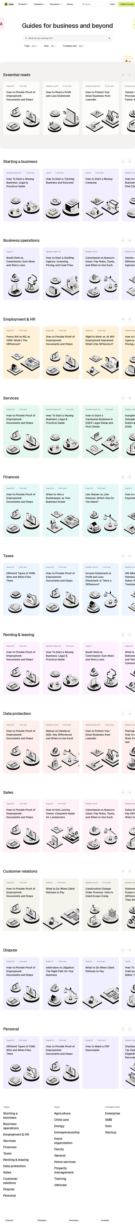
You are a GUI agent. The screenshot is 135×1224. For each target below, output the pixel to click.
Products (22, 4)
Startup (110, 1132)
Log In (112, 4)
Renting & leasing (16, 1160)
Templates (38, 4)
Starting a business (10, 1115)
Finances (9, 1147)
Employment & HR (16, 1134)
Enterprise (112, 1113)
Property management (64, 1170)
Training (60, 1179)
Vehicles (60, 1185)
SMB (108, 1120)
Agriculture (62, 1113)
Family (59, 1149)
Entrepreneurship (66, 1132)
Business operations (11, 1126)
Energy (59, 1126)
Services (9, 1141)
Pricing (70, 4)
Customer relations (10, 1181)
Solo (108, 1126)
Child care (61, 1120)
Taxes (7, 1153)
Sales (7, 1172)
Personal (9, 1195)
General (60, 1155)
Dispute (9, 1189)
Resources (54, 4)
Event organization (63, 1141)
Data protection (14, 1166)
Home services (65, 1162)
